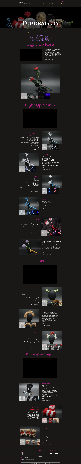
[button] (62, 1)
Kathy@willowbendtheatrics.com (28, 459)
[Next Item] (57, 78)
